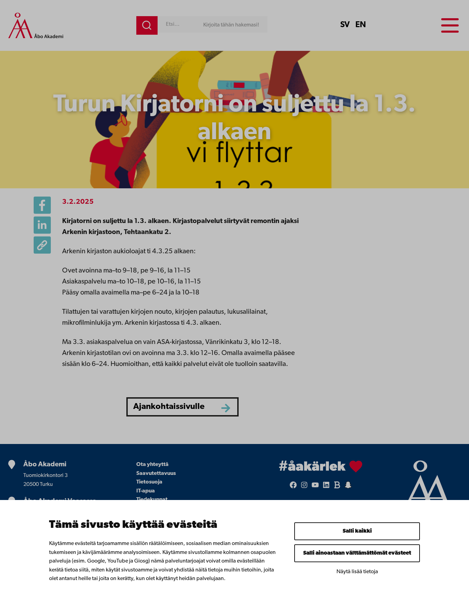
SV (345, 25)
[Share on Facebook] (42, 205)
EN (360, 25)
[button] (42, 245)
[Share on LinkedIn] (42, 225)
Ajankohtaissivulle (169, 406)
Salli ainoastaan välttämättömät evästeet (357, 553)
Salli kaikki (357, 531)
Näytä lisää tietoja (357, 572)
